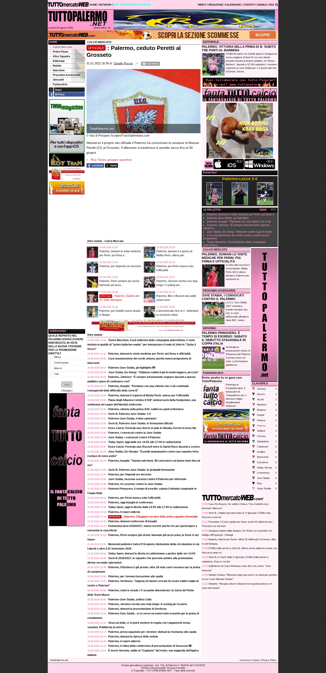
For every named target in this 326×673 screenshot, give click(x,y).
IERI (273, 209)
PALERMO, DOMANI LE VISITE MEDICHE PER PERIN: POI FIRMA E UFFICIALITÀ (224, 257)
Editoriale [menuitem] (59, 61)
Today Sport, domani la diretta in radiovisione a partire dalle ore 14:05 (151, 553)
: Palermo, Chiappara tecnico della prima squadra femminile (153, 516)
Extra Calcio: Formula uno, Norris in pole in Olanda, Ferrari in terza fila (152, 428)
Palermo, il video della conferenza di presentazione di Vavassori (148, 645)
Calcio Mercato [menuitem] (62, 47)
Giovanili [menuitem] (58, 79)
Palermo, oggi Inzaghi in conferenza (130, 502)
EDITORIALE (211, 42)
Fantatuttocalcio (213, 372)
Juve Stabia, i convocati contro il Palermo (134, 437)
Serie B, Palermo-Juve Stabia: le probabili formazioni (141, 469)
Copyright (139, 670)
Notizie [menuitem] (57, 65)
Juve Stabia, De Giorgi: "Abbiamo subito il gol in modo (239, 231)
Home (53, 42)
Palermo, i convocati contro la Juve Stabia (134, 432)
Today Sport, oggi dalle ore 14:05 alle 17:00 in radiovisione (144, 442)
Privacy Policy (268, 660)
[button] (66, 384)
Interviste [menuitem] (59, 70)
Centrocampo (61, 362)
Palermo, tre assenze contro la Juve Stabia (135, 484)
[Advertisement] (66, 261)
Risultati (67, 390)
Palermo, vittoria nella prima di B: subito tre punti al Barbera (146, 409)
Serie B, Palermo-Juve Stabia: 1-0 (129, 413)
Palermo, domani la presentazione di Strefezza (137, 608)
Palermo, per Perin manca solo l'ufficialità (134, 497)
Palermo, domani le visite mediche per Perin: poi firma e (240, 214)
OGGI (263, 209)
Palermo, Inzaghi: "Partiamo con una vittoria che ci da (239, 221)
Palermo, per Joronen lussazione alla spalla (135, 576)
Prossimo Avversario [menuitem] (66, 75)
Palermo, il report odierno (124, 512)
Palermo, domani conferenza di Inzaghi (132, 521)
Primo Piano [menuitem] (60, 51)
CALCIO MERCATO (215, 249)
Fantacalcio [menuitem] (60, 84)
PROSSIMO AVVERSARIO (219, 290)
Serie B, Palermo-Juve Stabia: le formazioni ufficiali (140, 423)
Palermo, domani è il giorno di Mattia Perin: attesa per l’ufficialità (148, 395)
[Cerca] (276, 4)
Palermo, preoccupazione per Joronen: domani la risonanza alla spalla (152, 631)
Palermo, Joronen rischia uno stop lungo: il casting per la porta (147, 604)
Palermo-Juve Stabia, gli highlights (130, 367)
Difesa (57, 357)
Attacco (58, 368)
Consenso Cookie (249, 660)
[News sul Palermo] (78, 18)
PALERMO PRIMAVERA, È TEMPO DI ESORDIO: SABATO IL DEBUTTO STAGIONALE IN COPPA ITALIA (224, 338)
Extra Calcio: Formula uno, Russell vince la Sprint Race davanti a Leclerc (154, 446)
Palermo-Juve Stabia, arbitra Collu (129, 599)
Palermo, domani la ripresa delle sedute (133, 636)
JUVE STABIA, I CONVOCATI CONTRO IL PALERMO (223, 297)
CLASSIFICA (260, 383)
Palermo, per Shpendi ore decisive (120, 266)
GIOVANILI (209, 328)
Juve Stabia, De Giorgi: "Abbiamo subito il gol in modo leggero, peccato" (153, 372)
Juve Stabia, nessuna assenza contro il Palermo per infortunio (147, 479)
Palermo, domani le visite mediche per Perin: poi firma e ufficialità (149, 353)
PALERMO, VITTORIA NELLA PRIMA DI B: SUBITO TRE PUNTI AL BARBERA (239, 48)
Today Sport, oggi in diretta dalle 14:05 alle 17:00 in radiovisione (148, 507)
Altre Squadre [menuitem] (61, 56)
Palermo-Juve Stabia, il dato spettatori (132, 418)
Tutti (56, 374)
